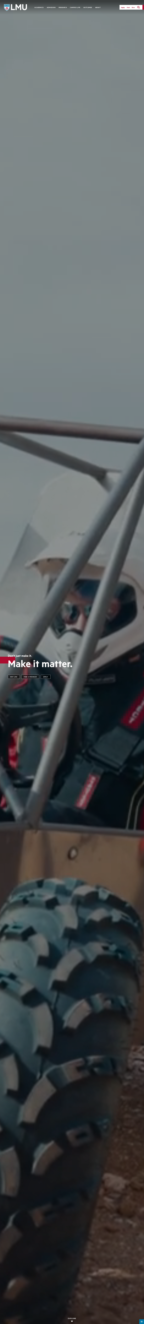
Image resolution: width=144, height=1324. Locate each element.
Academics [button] (39, 7)
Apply (123, 7)
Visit (128, 7)
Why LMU (13, 677)
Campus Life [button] (75, 7)
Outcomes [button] (87, 7)
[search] (138, 7)
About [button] (98, 7)
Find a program (30, 677)
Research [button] (63, 7)
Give (133, 7)
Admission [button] (51, 7)
